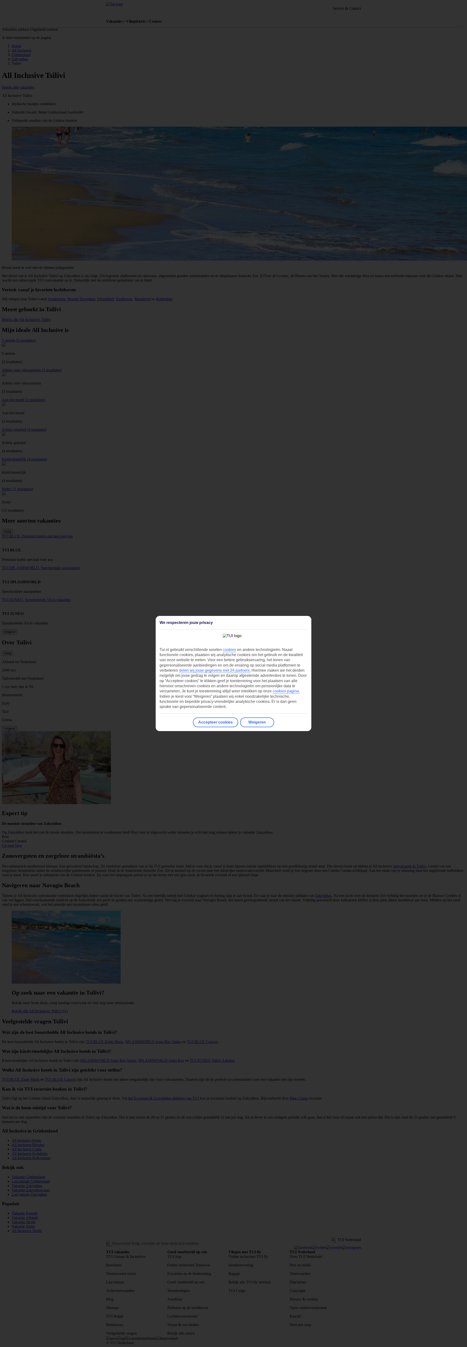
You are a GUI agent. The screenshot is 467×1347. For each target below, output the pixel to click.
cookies (229, 650)
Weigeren (257, 722)
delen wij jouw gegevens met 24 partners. (215, 670)
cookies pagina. (286, 691)
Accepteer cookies (215, 722)
